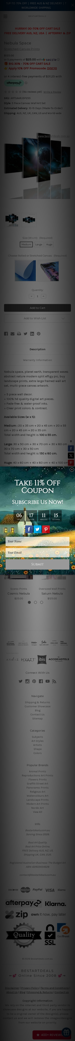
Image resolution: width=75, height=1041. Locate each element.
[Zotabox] (72, 571)
